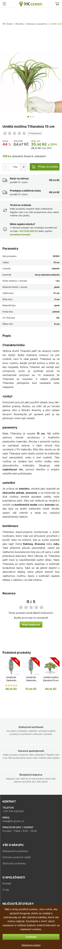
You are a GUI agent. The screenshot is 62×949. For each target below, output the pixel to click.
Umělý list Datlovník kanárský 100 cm (11, 680)
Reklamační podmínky (15, 851)
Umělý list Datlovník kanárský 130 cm (30, 680)
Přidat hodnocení (31, 624)
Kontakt (6, 883)
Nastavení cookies (31, 945)
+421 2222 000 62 (28, 231)
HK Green (20, 2)
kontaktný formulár (20, 234)
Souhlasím (31, 937)
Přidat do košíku (48, 166)
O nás (5, 889)
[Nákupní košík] (57, 3)
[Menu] (4, 3)
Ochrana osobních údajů (16, 857)
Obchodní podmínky (14, 863)
